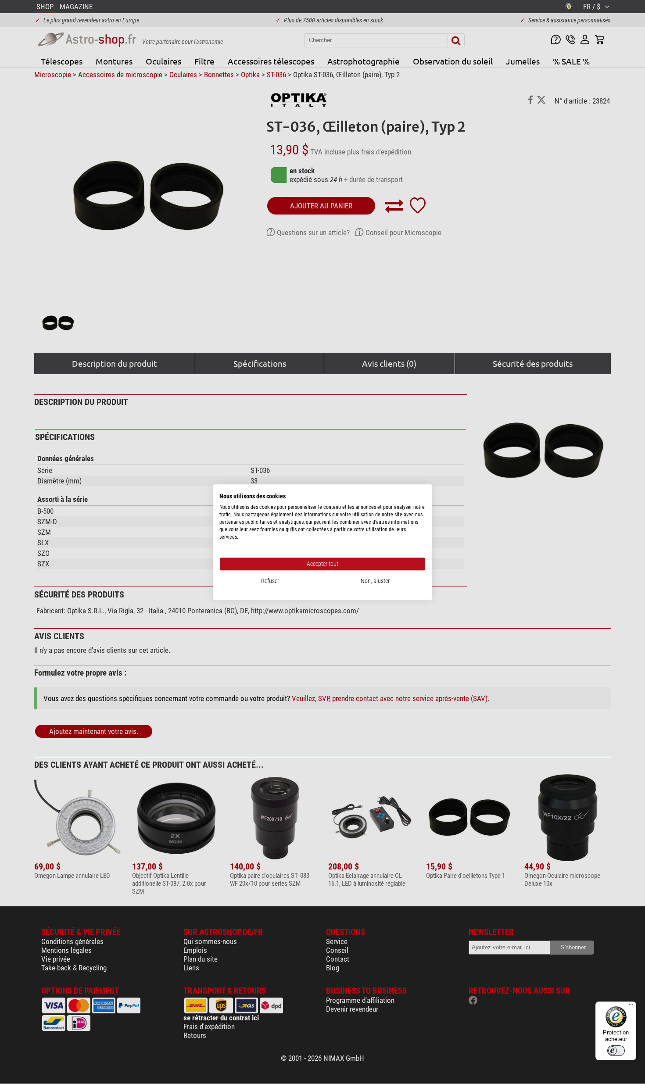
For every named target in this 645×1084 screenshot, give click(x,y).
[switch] (616, 1050)
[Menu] (631, 1007)
